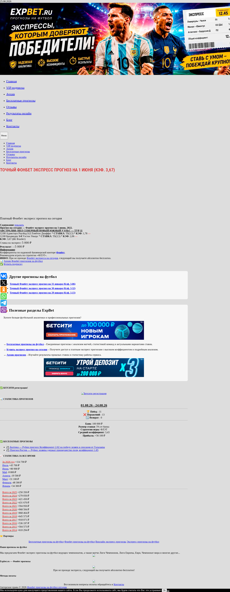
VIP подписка (15, 87)
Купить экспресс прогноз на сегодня (27, 349)
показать (19, 225)
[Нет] (168, 591)
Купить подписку (13, 264)
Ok (164, 590)
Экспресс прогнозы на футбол (143, 541)
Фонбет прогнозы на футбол (79, 541)
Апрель (6, 475)
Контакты (12, 126)
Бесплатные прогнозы (20, 100)
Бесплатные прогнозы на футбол (25, 344)
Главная (11, 81)
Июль (5, 465)
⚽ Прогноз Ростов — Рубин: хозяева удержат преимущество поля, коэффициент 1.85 (52, 450)
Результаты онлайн (18, 113)
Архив (10, 94)
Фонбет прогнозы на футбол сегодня (46, 587)
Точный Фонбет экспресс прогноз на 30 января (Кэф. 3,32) (42, 288)
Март (5, 479)
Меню (4, 135)
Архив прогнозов (16, 355)
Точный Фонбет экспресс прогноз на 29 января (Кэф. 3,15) (42, 292)
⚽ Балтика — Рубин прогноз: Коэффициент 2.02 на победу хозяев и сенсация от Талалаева (55, 447)
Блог (9, 119)
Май (4, 472)
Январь (6, 486)
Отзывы (11, 107)
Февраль (6, 482)
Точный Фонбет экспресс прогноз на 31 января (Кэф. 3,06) (42, 284)
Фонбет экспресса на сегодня (42, 258)
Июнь (5, 468)
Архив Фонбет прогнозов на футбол (23, 261)
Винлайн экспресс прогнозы (110, 541)
